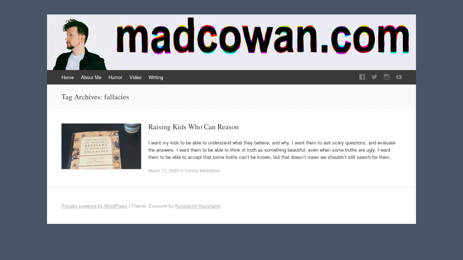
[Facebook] (362, 77)
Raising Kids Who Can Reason (193, 126)
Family (191, 170)
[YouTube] (399, 77)
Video (135, 77)
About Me (91, 77)
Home (67, 77)
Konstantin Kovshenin (198, 205)
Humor (115, 77)
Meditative (210, 170)
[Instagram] (387, 77)
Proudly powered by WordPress (94, 205)
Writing (156, 77)
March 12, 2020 (163, 170)
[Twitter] (374, 77)
